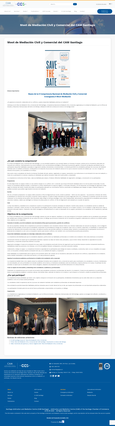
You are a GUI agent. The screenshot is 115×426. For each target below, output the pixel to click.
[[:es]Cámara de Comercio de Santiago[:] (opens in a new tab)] (20, 4)
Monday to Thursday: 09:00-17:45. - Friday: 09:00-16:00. (67, 372)
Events (55, 11)
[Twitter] (55, 375)
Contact (82, 11)
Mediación (90, 392)
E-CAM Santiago (66, 11)
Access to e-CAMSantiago (104, 11)
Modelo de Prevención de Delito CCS (57, 418)
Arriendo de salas (101, 4)
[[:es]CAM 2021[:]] (9, 4)
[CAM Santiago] (10, 366)
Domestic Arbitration (66, 395)
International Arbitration (94, 389)
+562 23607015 (55, 366)
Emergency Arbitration (66, 392)
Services (16, 11)
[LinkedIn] (53, 375)
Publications (34, 11)
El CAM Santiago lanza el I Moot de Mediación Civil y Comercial (28, 340)
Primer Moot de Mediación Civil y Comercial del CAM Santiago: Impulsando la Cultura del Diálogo (38, 342)
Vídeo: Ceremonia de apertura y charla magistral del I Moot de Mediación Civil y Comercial (36, 343)
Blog (75, 11)
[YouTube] (58, 375)
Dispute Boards (91, 395)
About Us (7, 11)
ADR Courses (46, 11)
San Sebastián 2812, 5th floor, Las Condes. (63, 363)
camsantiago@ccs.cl (57, 369)
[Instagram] (51, 375)
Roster (25, 11)
